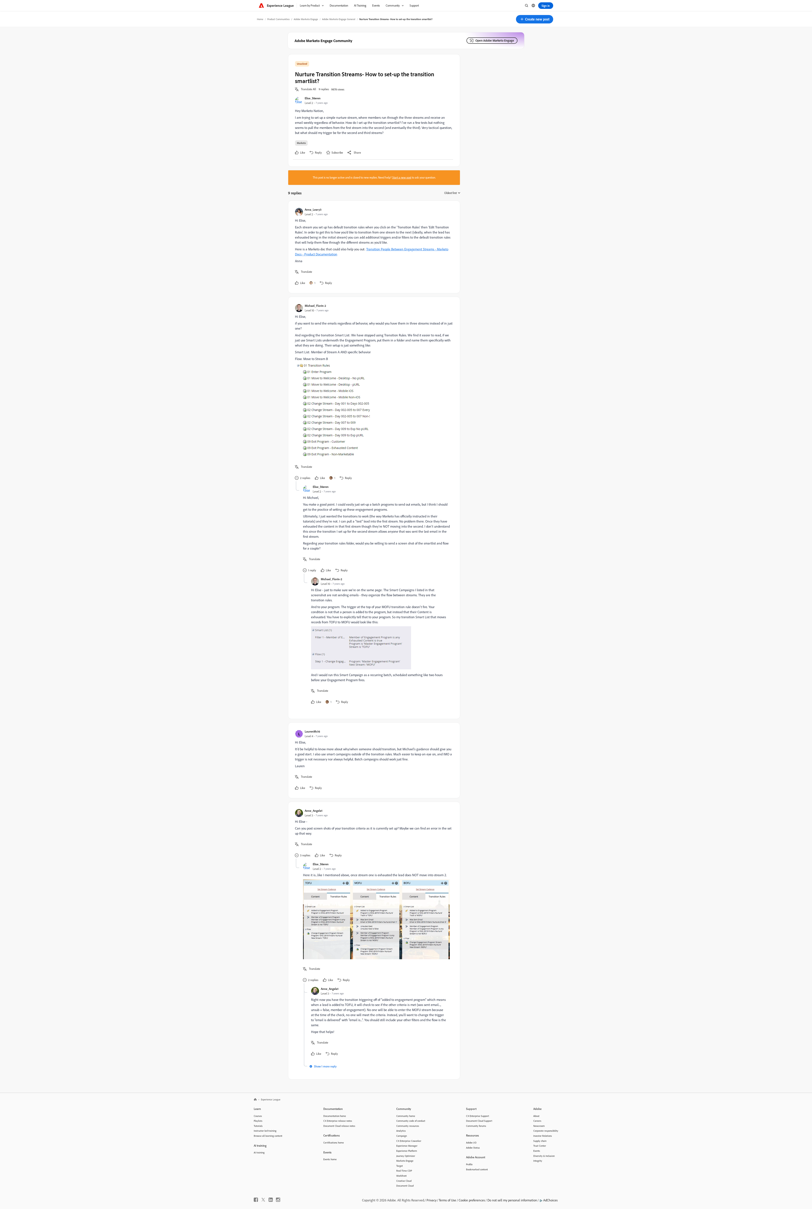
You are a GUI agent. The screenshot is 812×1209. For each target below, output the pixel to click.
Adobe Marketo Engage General (338, 19)
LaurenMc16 (312, 731)
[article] (373, 246)
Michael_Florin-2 (315, 305)
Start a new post (401, 177)
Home (260, 19)
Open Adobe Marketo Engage (494, 40)
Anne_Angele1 (313, 810)
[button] (534, 19)
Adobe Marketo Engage (306, 19)
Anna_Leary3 (313, 209)
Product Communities (278, 19)
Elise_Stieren (313, 98)
